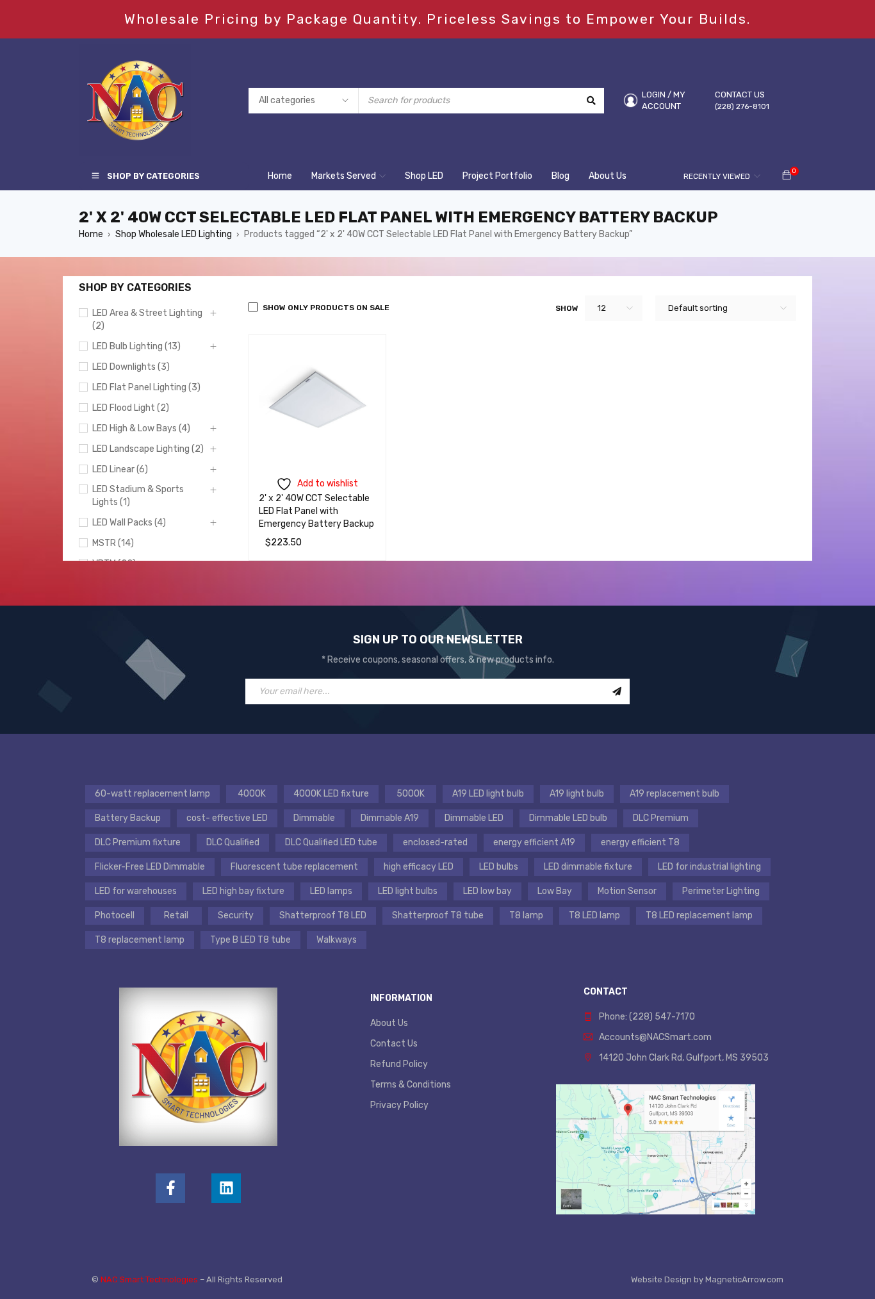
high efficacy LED (419, 866)
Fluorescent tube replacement (294, 866)
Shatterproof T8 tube (438, 915)
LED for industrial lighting (709, 866)
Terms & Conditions (410, 1084)
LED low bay (487, 891)
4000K (252, 793)
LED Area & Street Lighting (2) (147, 319)
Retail (176, 915)
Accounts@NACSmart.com (655, 1037)
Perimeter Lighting (721, 891)
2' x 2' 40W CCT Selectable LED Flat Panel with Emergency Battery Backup (316, 511)
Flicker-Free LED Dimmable (150, 866)
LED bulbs (498, 866)
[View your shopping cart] (786, 175)
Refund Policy (399, 1064)
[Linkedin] (226, 1188)
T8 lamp (526, 915)
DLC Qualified (232, 842)
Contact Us (394, 1043)
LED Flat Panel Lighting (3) (146, 387)
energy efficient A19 (534, 842)
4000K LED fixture (331, 793)
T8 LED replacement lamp (699, 915)
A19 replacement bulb (674, 793)
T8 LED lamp (594, 915)
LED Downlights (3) (131, 366)
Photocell (115, 915)
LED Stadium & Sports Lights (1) (138, 496)
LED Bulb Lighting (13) (136, 346)
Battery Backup (128, 818)
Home (91, 234)
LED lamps (331, 891)
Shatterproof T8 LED (322, 915)
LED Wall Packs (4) (129, 522)
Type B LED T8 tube (250, 939)
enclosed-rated (435, 842)
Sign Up (617, 691)
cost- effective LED (227, 818)
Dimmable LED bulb (568, 818)
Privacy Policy (399, 1105)
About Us (389, 1023)
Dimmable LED (474, 818)
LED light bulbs (408, 891)
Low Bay (554, 891)
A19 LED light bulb (488, 793)
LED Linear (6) (120, 469)
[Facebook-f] (170, 1188)
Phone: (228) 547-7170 (647, 1016)
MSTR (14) (113, 543)
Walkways (336, 939)
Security (236, 915)
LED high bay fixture (243, 891)
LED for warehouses (136, 891)
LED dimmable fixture (588, 866)
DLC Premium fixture (138, 842)
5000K (411, 793)
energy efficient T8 (640, 842)
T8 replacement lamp (139, 939)
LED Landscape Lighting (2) (148, 448)
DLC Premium (661, 818)
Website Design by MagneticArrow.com (707, 1279)
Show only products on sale (326, 307)
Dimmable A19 (390, 818)
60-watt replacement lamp (152, 793)
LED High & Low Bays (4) (141, 428)
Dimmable (314, 818)
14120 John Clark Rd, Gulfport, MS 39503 (684, 1057)
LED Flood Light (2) (130, 407)
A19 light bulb (577, 793)
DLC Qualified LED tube (331, 842)
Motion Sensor (627, 891)
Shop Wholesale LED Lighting (173, 234)
